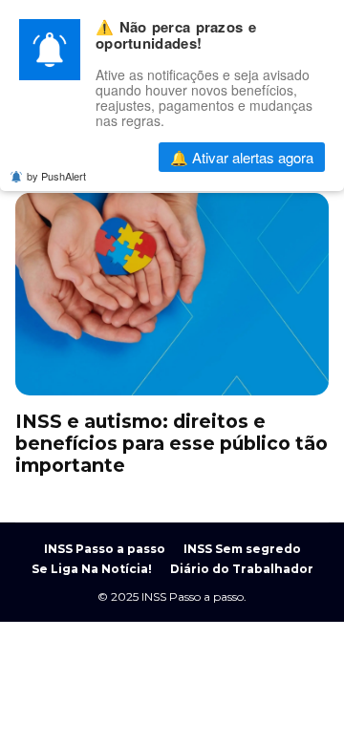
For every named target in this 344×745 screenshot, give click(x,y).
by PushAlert (56, 175)
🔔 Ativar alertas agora (241, 157)
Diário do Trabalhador (241, 569)
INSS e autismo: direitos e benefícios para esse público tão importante (172, 294)
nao (95, 157)
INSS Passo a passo (104, 549)
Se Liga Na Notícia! (92, 569)
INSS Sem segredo (242, 549)
